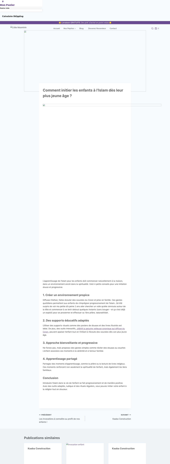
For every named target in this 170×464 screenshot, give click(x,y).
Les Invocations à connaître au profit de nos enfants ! (59, 418)
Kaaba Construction (122, 417)
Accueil (56, 28)
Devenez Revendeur (97, 28)
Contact (113, 28)
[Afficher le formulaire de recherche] (148, 28)
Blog (81, 28)
